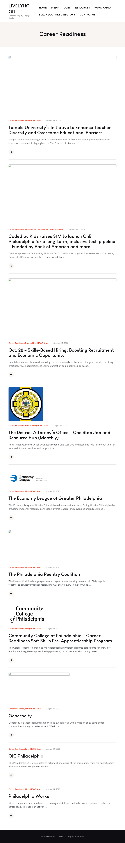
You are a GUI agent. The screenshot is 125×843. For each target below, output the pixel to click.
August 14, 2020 (53, 749)
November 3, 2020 (77, 229)
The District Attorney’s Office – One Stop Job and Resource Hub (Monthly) (59, 435)
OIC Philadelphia (26, 756)
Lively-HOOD (31, 229)
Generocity (20, 715)
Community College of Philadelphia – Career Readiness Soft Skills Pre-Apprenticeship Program (60, 638)
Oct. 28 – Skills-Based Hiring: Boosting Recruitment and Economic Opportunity (61, 353)
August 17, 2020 (53, 491)
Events (28, 343)
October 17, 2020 (60, 343)
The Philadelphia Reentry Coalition (44, 574)
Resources (59, 229)
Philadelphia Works (29, 796)
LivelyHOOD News (33, 120)
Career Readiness (16, 120)
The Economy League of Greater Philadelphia (55, 498)
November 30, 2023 (54, 120)
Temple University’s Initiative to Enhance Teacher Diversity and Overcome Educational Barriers (60, 130)
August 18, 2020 (60, 425)
